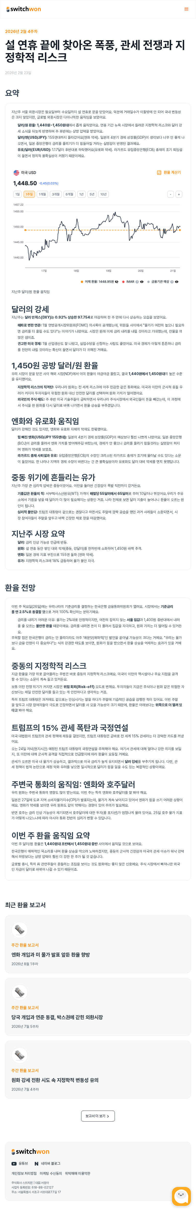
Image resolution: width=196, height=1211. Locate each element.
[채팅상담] (181, 1196)
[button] (186, 9)
